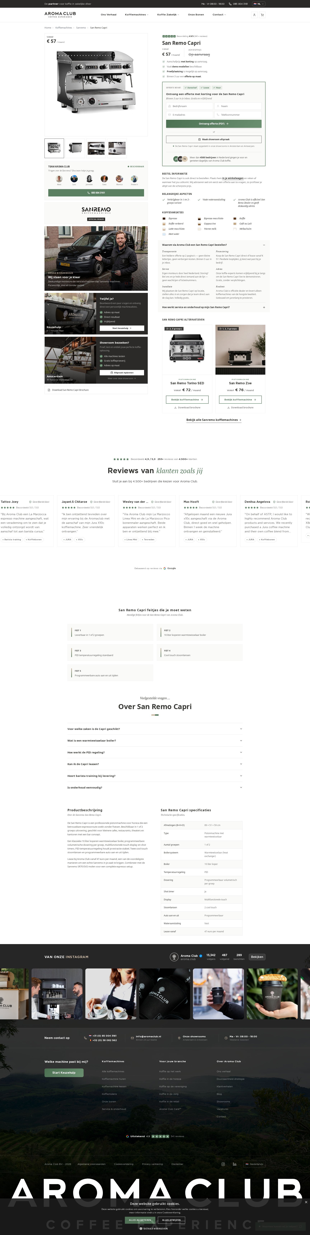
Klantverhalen (225, 1086)
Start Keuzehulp (64, 1072)
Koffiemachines (135, 14)
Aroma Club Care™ (170, 1109)
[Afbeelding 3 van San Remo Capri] (96, 148)
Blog (219, 1093)
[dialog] (155, 1216)
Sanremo (81, 27)
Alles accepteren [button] (140, 1220)
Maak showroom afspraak (215, 139)
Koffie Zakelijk (167, 14)
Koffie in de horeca (170, 1078)
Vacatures (222, 1109)
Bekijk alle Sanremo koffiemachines (212, 420)
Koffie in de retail (169, 1101)
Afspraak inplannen (123, 372)
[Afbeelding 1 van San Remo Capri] (54, 148)
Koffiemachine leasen (114, 1086)
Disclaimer (177, 1164)
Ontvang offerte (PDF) (211, 123)
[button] (155, 1228)
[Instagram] (223, 1164)
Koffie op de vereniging (173, 1086)
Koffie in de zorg (169, 1093)
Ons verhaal (224, 1071)
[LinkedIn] (234, 1164)
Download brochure (189, 407)
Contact (218, 14)
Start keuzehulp (120, 328)
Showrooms (223, 1101)
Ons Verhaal (108, 14)
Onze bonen (109, 1101)
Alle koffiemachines (113, 1071)
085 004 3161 (98, 192)
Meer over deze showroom (120, 378)
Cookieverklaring (123, 1164)
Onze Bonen (196, 14)
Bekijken (257, 957)
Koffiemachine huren (114, 1078)
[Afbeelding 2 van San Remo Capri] (75, 148)
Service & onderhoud (114, 1109)
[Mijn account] (254, 15)
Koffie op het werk (170, 1071)
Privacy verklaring (152, 1164)
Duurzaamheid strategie (231, 1078)
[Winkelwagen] (262, 15)
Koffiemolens (109, 1093)
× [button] (306, 1202)
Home (47, 27)
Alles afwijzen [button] (171, 1220)
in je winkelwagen (233, 178)
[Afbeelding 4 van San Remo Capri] (117, 148)
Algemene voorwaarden (91, 1164)
